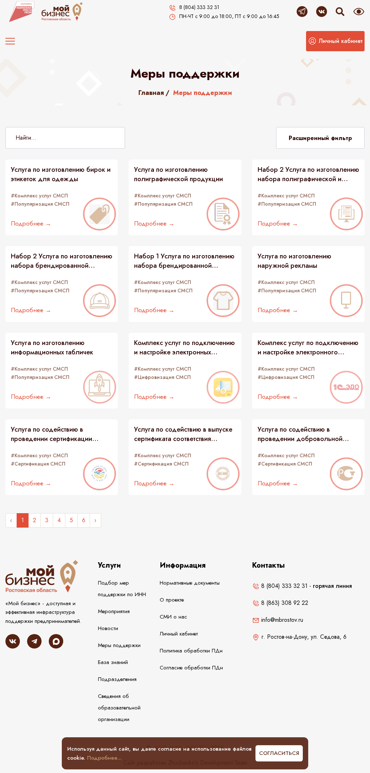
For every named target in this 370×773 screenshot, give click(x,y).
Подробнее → (31, 223)
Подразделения (117, 679)
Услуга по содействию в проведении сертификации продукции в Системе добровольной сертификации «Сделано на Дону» (56, 434)
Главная (151, 92)
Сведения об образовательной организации (119, 707)
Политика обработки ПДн (191, 651)
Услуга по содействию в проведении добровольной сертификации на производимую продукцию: (307, 434)
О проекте (172, 600)
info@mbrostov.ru (281, 620)
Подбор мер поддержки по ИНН (122, 588)
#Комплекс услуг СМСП (39, 195)
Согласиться (279, 753)
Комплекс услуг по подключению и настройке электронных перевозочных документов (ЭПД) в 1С (184, 347)
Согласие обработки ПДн (191, 668)
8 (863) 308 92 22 (283, 603)
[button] (335, 41)
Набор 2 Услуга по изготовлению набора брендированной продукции (61, 261)
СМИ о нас (173, 617)
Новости (108, 628)
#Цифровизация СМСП (162, 377)
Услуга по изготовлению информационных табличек (52, 347)
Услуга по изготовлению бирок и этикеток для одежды (61, 174)
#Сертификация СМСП (38, 463)
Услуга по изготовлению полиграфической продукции (178, 174)
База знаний (113, 662)
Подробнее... (104, 758)
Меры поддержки (119, 645)
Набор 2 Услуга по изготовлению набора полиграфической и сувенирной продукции (308, 174)
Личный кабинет (179, 634)
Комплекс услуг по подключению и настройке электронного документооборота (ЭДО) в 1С (308, 347)
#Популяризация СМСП (40, 204)
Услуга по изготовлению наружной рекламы (294, 261)
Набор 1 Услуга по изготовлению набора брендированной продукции (184, 261)
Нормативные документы (190, 583)
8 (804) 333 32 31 (283, 586)
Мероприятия (114, 611)
